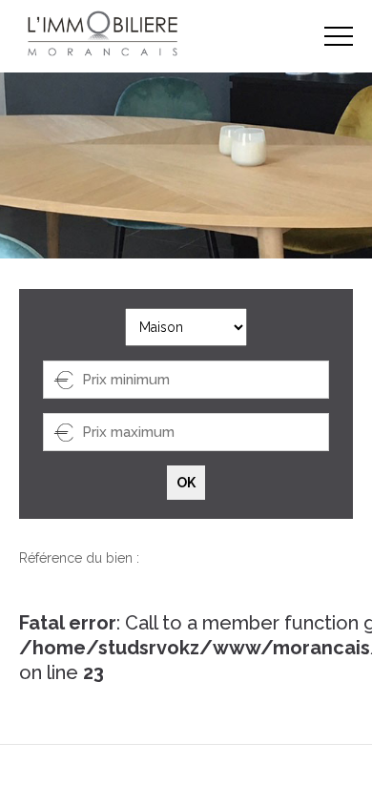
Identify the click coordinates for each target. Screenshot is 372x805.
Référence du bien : (79, 558)
